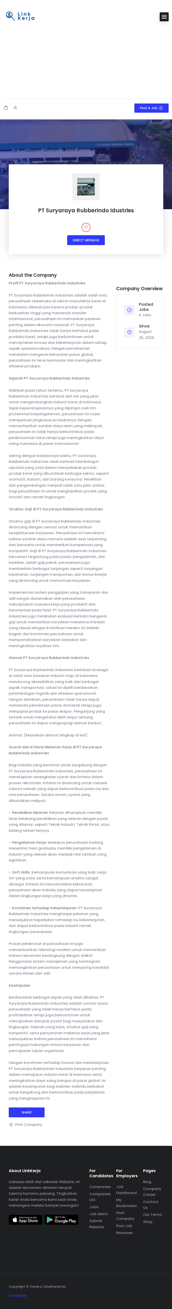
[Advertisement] (86, 60)
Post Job (124, 1225)
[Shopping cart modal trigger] (5, 108)
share (27, 1112)
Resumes (124, 1232)
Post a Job (148, 108)
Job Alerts (98, 1214)
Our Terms (152, 1214)
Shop (148, 1221)
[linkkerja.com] (20, 16)
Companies (100, 1186)
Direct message (86, 240)
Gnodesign (18, 1295)
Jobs (94, 1207)
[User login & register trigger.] (15, 108)
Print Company (28, 1124)
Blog (147, 1181)
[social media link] (159, 1286)
